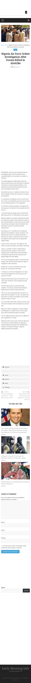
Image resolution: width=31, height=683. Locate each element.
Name (3, 522)
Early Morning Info (15, 668)
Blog (6, 45)
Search (3, 587)
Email (3, 530)
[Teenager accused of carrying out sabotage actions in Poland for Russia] (15, 445)
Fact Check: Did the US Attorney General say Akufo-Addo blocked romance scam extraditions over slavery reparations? (14, 430)
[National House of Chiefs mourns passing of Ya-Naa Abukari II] (15, 470)
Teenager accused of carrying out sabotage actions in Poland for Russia (13, 457)
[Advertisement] (15, 610)
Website (3, 538)
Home (2, 45)
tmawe (17, 67)
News (4, 434)
